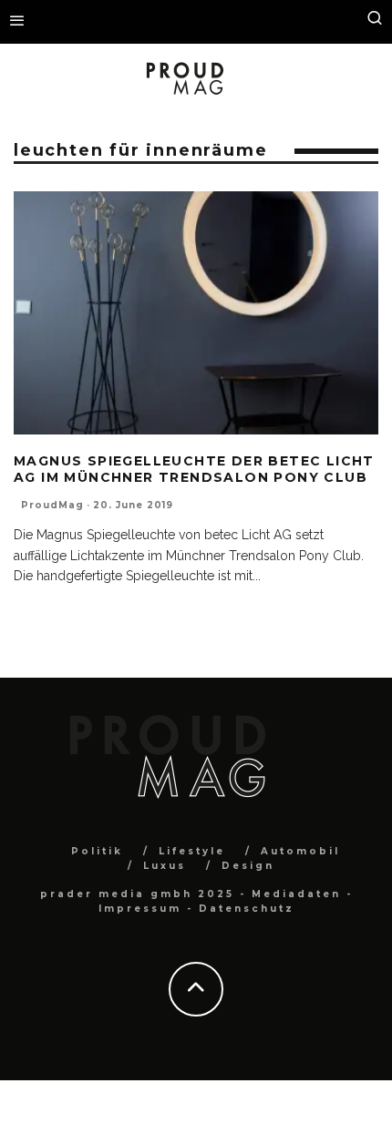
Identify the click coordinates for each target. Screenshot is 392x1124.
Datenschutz (246, 909)
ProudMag (52, 505)
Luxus (164, 866)
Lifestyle (192, 851)
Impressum (139, 909)
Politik (97, 851)
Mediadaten (296, 894)
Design (248, 866)
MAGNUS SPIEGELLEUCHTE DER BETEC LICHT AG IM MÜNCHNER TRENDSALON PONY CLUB (194, 469)
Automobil (300, 851)
